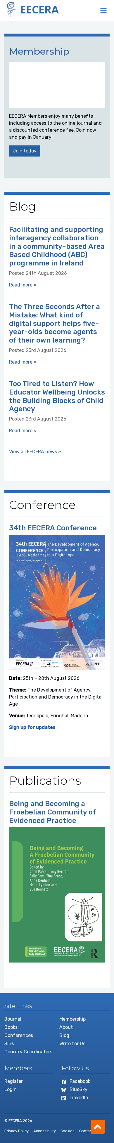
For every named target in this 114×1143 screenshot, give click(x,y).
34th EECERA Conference (53, 528)
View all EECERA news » (35, 451)
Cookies (68, 1131)
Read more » (23, 285)
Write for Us (72, 1043)
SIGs (9, 1043)
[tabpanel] (57, 107)
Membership (72, 1019)
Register (13, 1081)
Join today (25, 151)
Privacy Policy (16, 1131)
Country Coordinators (28, 1052)
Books (11, 1027)
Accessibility (44, 1131)
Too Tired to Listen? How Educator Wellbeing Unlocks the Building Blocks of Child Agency (57, 396)
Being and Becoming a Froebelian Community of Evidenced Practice (52, 812)
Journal (12, 1019)
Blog (64, 1035)
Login (10, 1089)
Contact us (89, 1131)
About (66, 1027)
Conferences (18, 1035)
